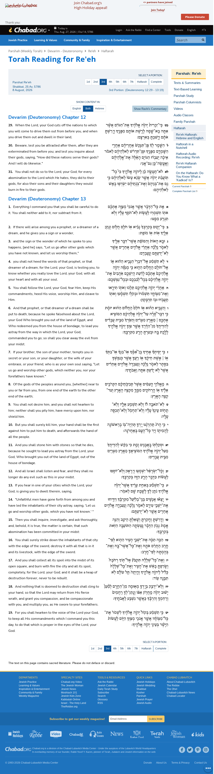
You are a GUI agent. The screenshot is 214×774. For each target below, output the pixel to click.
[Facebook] (182, 750)
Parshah (183, 74)
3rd (103, 81)
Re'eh (92, 51)
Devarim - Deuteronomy (65, 51)
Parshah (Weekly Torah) (25, 51)
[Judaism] (27, 30)
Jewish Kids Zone (71, 695)
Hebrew (99, 108)
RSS (100, 703)
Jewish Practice (17, 40)
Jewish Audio (144, 703)
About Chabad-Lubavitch (181, 681)
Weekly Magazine (29, 695)
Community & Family (77, 40)
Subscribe (103, 692)
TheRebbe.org (69, 706)
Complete (156, 81)
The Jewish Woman (72, 685)
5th (117, 81)
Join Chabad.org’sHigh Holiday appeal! (90, 5)
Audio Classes (96, 733)
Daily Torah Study (108, 689)
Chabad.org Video (71, 681)
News (117, 733)
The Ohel (172, 689)
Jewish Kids (198, 733)
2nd (95, 81)
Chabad (67, 748)
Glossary (103, 699)
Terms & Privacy (180, 762)
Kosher (140, 692)
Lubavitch (77, 748)
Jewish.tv (56, 733)
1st (88, 81)
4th (110, 81)
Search (102, 695)
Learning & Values (45, 40)
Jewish (128, 752)
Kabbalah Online (70, 699)
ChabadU (76, 733)
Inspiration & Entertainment (114, 40)
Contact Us (200, 762)
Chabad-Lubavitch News (181, 692)
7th (132, 81)
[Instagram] (206, 750)
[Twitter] (190, 750)
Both (88, 108)
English (77, 108)
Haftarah (107, 51)
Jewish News (68, 689)
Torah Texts (157, 733)
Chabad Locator (176, 695)
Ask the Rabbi (133, 30)
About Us (161, 762)
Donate (179, 30)
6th (124, 81)
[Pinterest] (198, 750)
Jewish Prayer (144, 699)
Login (118, 30)
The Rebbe (173, 685)
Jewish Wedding (145, 685)
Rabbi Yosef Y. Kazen (81, 752)
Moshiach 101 (69, 692)
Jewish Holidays (145, 681)
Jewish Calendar (107, 685)
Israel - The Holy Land (73, 703)
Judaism (115, 752)
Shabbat (141, 689)
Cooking (137, 733)
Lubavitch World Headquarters (140, 748)
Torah (107, 752)
